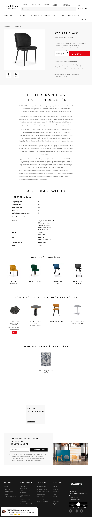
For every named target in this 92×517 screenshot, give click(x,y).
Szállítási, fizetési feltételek (25, 500)
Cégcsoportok (36, 4)
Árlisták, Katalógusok (26, 503)
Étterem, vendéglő (41, 486)
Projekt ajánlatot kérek (79, 53)
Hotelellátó (74, 15)
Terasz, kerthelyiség (42, 501)
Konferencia (50, 15)
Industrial (55, 489)
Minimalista (56, 499)
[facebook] (70, 511)
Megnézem (31, 421)
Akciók (83, 20)
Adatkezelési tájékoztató (23, 487)
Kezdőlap (7, 26)
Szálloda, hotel (41, 494)
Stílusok (8, 15)
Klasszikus (56, 491)
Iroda (62, 15)
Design (55, 494)
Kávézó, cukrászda (42, 489)
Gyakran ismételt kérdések (25, 496)
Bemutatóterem (8, 491)
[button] (38, 507)
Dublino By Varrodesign (66, 5)
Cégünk (6, 486)
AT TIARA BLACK (16, 26)
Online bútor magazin (10, 496)
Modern (55, 496)
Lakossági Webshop (55, 5)
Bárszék (27, 15)
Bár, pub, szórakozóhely (43, 491)
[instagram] (76, 511)
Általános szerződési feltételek (26, 491)
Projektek (25, 4)
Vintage (55, 486)
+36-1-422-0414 (74, 497)
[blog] (81, 511)
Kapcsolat (46, 4)
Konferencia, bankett (42, 499)
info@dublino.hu (76, 499)
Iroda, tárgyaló (40, 496)
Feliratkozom (39, 449)
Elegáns (55, 504)
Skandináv (56, 501)
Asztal (37, 15)
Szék (18, 15)
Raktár (6, 494)
